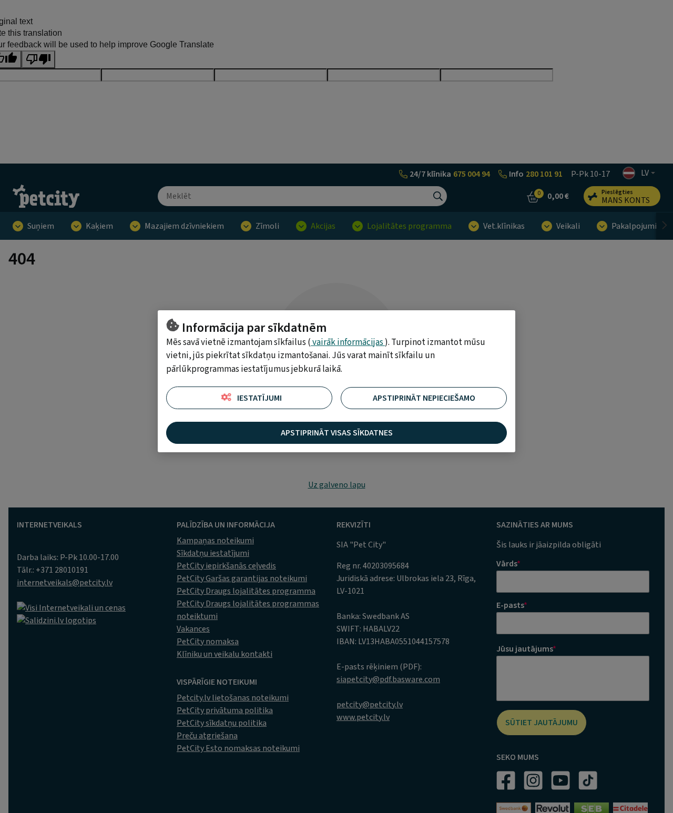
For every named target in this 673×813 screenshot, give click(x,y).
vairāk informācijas (348, 342)
